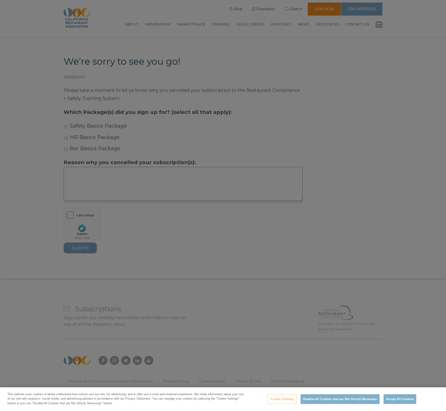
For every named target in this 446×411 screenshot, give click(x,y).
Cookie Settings (282, 399)
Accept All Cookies (400, 399)
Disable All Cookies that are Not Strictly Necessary (340, 399)
